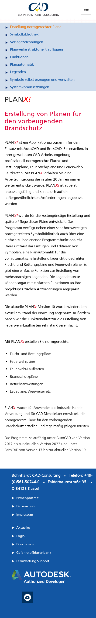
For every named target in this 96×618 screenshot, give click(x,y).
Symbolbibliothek (24, 34)
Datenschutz (26, 506)
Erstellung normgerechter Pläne (35, 27)
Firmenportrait (27, 498)
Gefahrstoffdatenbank (33, 552)
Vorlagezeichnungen (26, 42)
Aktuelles (23, 527)
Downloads (25, 544)
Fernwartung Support (32, 561)
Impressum (24, 514)
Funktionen (19, 57)
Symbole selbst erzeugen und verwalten (42, 79)
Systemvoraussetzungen (29, 87)
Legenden (18, 72)
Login (20, 536)
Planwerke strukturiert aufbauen (36, 49)
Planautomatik (22, 64)
